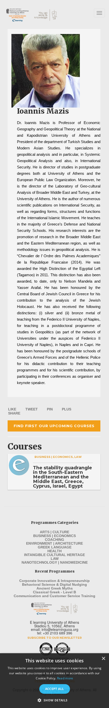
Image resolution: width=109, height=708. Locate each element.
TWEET (31, 409)
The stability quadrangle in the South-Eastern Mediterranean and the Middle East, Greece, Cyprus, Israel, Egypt (62, 477)
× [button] (103, 659)
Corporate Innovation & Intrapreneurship (54, 581)
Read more (65, 678)
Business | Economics (54, 536)
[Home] (36, 15)
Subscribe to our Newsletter (54, 638)
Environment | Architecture (54, 543)
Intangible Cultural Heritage (54, 555)
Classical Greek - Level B (54, 592)
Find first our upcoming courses (54, 426)
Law (55, 559)
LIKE (12, 409)
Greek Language (54, 547)
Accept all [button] (54, 689)
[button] (54, 700)
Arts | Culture (54, 532)
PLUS (66, 409)
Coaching (54, 540)
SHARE (14, 413)
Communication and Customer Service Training (54, 596)
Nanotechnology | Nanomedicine (55, 562)
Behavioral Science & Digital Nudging (54, 584)
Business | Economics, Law (58, 457)
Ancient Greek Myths (55, 588)
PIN (50, 409)
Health (54, 551)
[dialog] (54, 680)
